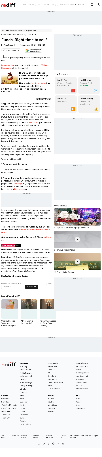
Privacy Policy (24, 436)
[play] (77, 217)
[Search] (92, 5)
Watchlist (51, 408)
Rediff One (5, 402)
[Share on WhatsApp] (39, 443)
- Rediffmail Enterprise (9, 405)
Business (23, 402)
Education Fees (81, 382)
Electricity (23, 367)
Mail (39, 5)
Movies (22, 405)
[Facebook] (49, 443)
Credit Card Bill (25, 370)
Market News (52, 405)
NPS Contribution (82, 389)
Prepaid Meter (53, 366)
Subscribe (31, 287)
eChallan (23, 389)
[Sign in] (99, 5)
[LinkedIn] (63, 443)
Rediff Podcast (25, 424)
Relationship (80, 408)
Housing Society (82, 366)
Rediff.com (80, 436)
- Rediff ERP (5, 418)
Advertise (15, 436)
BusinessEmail (64, 5)
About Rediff (3, 436)
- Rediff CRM (5, 415)
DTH (49, 373)
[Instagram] (53, 443)
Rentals (78, 370)
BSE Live (51, 399)
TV (75, 5)
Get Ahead (12, 34)
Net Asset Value (38, 83)
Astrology (23, 421)
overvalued (33, 122)
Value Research (9, 45)
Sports (22, 408)
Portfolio (51, 411)
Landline (23, 379)
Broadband (52, 376)
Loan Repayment (82, 376)
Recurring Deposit (82, 373)
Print (50, 284)
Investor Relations (49, 436)
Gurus (72, 5)
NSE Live (51, 402)
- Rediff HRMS (6, 411)
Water (50, 386)
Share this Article (12, 50)
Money (54, 5)
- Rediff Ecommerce (8, 408)
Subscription (52, 379)
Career (78, 405)
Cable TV (51, 370)
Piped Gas (23, 392)
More (79, 5)
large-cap (18, 189)
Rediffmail (5, 399)
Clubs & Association (55, 382)
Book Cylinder (53, 363)
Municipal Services (54, 389)
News (44, 5)
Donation (79, 386)
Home (24, 5)
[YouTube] (58, 443)
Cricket (22, 411)
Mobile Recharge (26, 373)
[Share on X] (44, 443)
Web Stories (60, 205)
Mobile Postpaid (26, 376)
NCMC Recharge (26, 383)
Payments (31, 5)
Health (78, 399)
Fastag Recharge (26, 386)
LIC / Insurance (81, 379)
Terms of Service (36, 436)
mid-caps (18, 183)
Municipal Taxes (82, 363)
